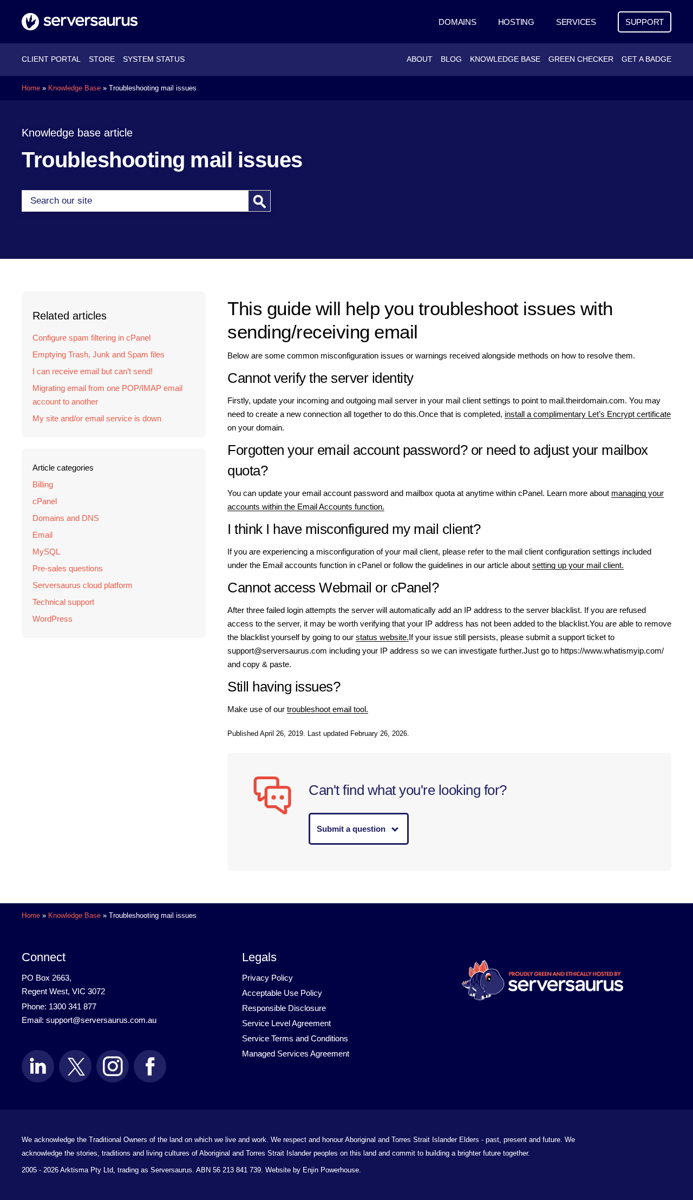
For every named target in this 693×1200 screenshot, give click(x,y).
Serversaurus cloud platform (82, 585)
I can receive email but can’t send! (92, 371)
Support (644, 22)
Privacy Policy (267, 977)
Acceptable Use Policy (282, 992)
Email (42, 534)
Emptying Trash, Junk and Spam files (98, 354)
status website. (382, 637)
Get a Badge (646, 59)
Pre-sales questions (67, 568)
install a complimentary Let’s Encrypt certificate (588, 414)
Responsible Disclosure (284, 1008)
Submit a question (351, 828)
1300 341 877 (72, 1006)
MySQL (46, 551)
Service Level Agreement (286, 1023)
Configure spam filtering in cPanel (91, 337)
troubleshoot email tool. (327, 709)
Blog (451, 59)
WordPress (52, 618)
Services (576, 22)
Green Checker (580, 59)
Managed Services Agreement (295, 1053)
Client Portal (51, 59)
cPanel (44, 501)
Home (31, 88)
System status (154, 59)
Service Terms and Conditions (295, 1038)
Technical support (63, 601)
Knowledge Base (505, 59)
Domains (457, 22)
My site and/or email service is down (96, 418)
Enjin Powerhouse (331, 1170)
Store (102, 59)
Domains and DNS (65, 518)
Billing (42, 484)
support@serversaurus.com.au (101, 1020)
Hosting (516, 22)
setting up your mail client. (578, 565)
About (420, 59)
